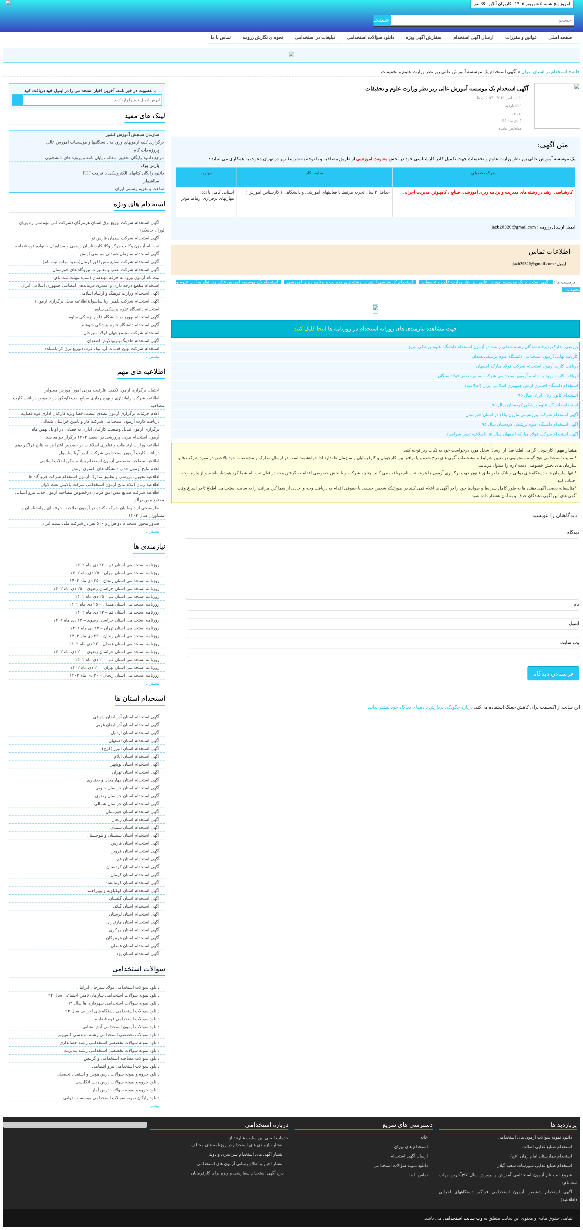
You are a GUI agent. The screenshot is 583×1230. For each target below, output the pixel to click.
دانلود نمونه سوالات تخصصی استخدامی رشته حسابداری (109, 1042)
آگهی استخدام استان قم (138, 859)
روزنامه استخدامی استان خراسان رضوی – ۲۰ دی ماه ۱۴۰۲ (106, 651)
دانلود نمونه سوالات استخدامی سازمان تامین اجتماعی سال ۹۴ (103, 995)
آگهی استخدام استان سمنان (134, 827)
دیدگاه (573, 532)
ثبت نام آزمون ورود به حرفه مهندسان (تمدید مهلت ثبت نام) (106, 277)
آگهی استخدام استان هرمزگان (132, 938)
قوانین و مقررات (521, 37)
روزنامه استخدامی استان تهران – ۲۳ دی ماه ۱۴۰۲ (114, 628)
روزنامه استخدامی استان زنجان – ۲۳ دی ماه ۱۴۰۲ (114, 636)
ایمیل (574, 623)
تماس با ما (221, 37)
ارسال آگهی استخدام (474, 37)
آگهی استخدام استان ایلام (136, 756)
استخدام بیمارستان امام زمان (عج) (541, 1156)
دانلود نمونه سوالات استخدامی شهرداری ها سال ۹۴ (113, 1003)
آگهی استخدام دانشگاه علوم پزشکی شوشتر (120, 325)
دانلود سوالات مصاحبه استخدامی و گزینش (121, 1058)
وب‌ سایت (569, 642)
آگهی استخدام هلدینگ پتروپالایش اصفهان (123, 340)
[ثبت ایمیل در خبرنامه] (17, 100)
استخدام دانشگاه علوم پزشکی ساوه (127, 309)
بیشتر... (152, 356)
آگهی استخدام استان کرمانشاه (132, 882)
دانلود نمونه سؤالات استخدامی (400, 1165)
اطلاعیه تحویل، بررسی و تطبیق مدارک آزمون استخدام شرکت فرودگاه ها (94, 476)
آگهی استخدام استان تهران (135, 772)
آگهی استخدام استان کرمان (135, 875)
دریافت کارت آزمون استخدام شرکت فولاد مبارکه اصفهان (527, 366)
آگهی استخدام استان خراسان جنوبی (127, 788)
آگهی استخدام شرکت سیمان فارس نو (125, 238)
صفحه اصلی (560, 37)
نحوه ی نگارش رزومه (263, 37)
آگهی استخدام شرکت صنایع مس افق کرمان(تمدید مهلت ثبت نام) (101, 261)
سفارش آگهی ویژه (424, 37)
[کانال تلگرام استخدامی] (291, 55)
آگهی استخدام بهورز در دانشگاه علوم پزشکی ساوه (114, 317)
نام (576, 604)
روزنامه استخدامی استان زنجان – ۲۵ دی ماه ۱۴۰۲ (114, 580)
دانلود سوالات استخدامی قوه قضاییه (127, 1019)
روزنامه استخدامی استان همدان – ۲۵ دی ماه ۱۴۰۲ (114, 604)
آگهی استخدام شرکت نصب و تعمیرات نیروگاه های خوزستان (106, 269)
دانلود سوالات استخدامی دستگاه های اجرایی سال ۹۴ (112, 1011)
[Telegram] (32, 1218)
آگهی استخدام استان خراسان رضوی (127, 796)
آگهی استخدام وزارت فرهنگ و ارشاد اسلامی (119, 293)
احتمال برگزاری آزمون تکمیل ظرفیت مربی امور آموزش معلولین (101, 390)
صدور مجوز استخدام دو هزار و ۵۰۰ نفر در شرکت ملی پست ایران (100, 523)
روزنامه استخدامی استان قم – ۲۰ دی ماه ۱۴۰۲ (117, 659)
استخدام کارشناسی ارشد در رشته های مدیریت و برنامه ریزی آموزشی (350, 282)
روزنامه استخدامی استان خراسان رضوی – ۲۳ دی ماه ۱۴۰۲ (106, 620)
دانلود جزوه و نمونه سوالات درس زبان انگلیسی (117, 1082)
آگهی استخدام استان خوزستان (132, 811)
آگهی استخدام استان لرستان (134, 914)
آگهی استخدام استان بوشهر (135, 764)
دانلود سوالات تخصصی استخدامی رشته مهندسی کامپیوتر (108, 1034)
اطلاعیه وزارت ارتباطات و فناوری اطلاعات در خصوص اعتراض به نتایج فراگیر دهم (87, 445)
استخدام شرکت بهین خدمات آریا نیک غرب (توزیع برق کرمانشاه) (102, 348)
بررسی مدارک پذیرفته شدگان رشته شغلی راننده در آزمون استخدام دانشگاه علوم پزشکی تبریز (493, 346)
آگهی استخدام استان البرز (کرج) (130, 748)
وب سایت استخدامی (462, 1218)
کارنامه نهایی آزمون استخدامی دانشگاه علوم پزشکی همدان (525, 356)
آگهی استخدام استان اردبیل (135, 732)
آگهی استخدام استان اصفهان (134, 740)
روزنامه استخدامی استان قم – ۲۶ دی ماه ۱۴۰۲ (117, 565)
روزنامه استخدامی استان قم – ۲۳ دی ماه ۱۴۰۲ (117, 612)
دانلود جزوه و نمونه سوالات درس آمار (125, 1090)
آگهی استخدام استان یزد (137, 953)
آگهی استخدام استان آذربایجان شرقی (126, 717)
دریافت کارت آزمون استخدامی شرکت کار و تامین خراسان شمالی (100, 421)
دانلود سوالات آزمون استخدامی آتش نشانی (120, 1027)
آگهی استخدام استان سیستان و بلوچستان (123, 835)
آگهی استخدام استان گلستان (134, 898)
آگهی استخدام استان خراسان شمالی (126, 803)
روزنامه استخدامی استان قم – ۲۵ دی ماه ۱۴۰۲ (117, 596)
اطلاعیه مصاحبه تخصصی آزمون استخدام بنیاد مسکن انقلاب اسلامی (99, 461)
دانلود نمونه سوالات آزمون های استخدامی (535, 1137)
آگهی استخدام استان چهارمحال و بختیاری (123, 780)
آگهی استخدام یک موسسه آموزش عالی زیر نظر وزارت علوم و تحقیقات (486, 282)
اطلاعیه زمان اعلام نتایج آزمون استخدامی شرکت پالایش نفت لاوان (100, 484)
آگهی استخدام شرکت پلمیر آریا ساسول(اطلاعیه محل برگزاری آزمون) (97, 301)
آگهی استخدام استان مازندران (132, 922)
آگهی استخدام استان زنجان (135, 819)
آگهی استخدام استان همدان (135, 946)
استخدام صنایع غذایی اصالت (547, 1146)
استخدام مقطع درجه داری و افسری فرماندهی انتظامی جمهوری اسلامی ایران (90, 285)
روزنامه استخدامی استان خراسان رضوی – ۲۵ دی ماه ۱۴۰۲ (106, 588)
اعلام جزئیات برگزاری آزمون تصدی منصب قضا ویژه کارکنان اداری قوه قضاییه (90, 413)
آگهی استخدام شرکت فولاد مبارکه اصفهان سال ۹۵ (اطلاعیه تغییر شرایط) (512, 434)
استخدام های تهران (411, 1146)
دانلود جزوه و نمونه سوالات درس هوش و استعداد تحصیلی (107, 1074)
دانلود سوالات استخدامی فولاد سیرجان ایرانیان (118, 987)
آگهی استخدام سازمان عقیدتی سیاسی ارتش (119, 254)
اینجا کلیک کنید (310, 329)
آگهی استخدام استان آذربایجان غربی (127, 725)
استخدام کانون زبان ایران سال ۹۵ (548, 395)
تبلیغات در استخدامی (315, 37)
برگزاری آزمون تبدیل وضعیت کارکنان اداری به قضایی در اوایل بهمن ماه (95, 429)
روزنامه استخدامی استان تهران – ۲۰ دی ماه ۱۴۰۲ (114, 667)
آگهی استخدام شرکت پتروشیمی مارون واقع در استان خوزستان (521, 414)
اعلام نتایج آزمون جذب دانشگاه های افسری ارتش (115, 468)
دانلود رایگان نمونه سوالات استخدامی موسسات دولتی (111, 1098)
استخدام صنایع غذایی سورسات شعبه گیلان (534, 1165)
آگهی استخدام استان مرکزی (134, 930)
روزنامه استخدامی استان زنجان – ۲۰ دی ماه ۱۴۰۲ (114, 675)
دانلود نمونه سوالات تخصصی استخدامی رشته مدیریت (111, 1050)
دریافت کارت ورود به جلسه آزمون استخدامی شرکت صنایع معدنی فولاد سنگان (508, 376)
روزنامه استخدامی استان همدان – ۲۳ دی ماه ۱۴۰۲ (114, 644)
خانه (576, 71)
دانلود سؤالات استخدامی (371, 37)
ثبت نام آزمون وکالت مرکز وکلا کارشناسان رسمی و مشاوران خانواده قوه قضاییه (87, 246)
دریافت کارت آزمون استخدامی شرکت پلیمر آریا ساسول (109, 453)
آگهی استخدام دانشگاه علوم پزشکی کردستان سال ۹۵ (530, 424)
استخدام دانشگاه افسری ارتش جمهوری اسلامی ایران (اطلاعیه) (521, 385)
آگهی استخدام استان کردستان (132, 867)
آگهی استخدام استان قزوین (135, 851)
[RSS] (16, 1218)
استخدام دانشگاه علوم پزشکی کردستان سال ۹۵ (535, 405)
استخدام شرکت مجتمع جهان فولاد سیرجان (121, 332)
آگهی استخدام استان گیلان (136, 906)
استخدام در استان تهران (544, 71)
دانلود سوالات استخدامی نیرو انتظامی (125, 1066)
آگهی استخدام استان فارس (135, 843)
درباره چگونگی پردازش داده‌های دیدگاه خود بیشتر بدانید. (420, 707)
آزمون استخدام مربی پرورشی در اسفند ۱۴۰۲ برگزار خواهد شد (102, 437)
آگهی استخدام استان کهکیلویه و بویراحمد (123, 890)
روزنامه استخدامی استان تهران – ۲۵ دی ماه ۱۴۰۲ (114, 573)
